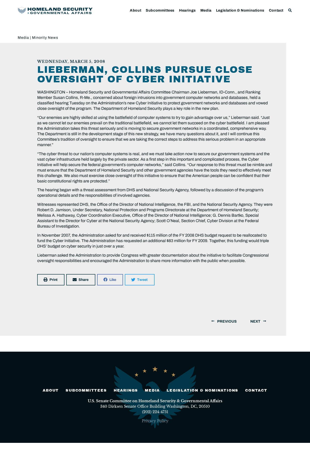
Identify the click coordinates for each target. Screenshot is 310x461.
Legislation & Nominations (240, 10)
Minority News (45, 37)
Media (206, 10)
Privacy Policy (155, 421)
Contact (276, 10)
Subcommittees (160, 10)
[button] (290, 10)
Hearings (187, 10)
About (135, 10)
